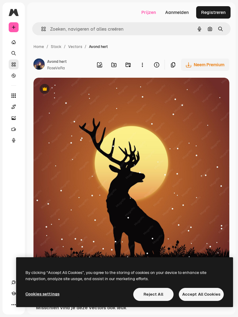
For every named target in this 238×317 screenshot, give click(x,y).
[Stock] (14, 64)
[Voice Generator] (14, 140)
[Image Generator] (14, 118)
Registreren (213, 12)
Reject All (153, 294)
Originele (74, 90)
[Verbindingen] (14, 282)
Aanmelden (177, 12)
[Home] (14, 42)
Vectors (75, 46)
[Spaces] (14, 107)
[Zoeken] (14, 53)
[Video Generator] (14, 129)
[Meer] (14, 305)
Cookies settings (42, 294)
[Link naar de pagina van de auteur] (39, 65)
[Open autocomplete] (41, 29)
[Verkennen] (14, 75)
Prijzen (148, 12)
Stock (56, 46)
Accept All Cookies (201, 294)
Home (38, 46)
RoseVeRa (56, 68)
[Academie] (14, 293)
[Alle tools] (14, 96)
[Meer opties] (142, 65)
